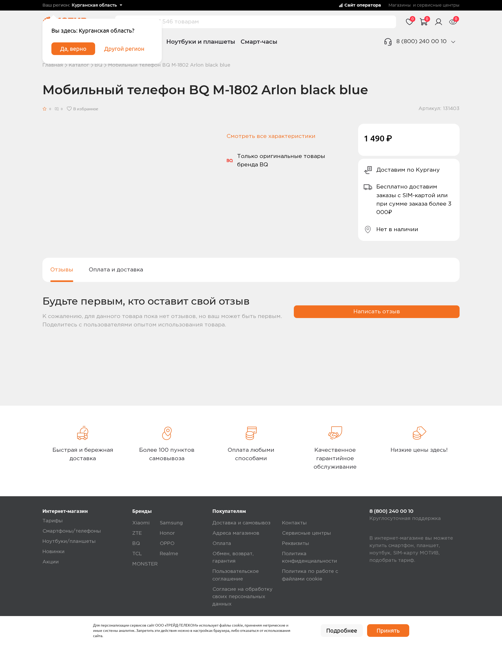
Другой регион (124, 49)
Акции (50, 562)
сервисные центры (438, 5)
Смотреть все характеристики (271, 136)
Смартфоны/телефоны (71, 531)
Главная (52, 65)
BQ (98, 65)
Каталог (79, 65)
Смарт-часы (259, 41)
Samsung (171, 523)
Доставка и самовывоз (241, 523)
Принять (388, 630)
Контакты (294, 523)
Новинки (53, 551)
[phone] (453, 42)
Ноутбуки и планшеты (200, 41)
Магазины (399, 5)
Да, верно (73, 49)
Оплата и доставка (116, 269)
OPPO (167, 543)
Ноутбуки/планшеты (69, 541)
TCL (137, 554)
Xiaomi (141, 523)
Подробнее (341, 630)
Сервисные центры (306, 533)
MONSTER (145, 564)
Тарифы (52, 521)
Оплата (221, 543)
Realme (169, 554)
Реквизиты (295, 543)
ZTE (137, 533)
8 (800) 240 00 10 (421, 41)
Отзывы (61, 269)
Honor (167, 533)
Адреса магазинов (235, 533)
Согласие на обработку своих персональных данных (242, 596)
